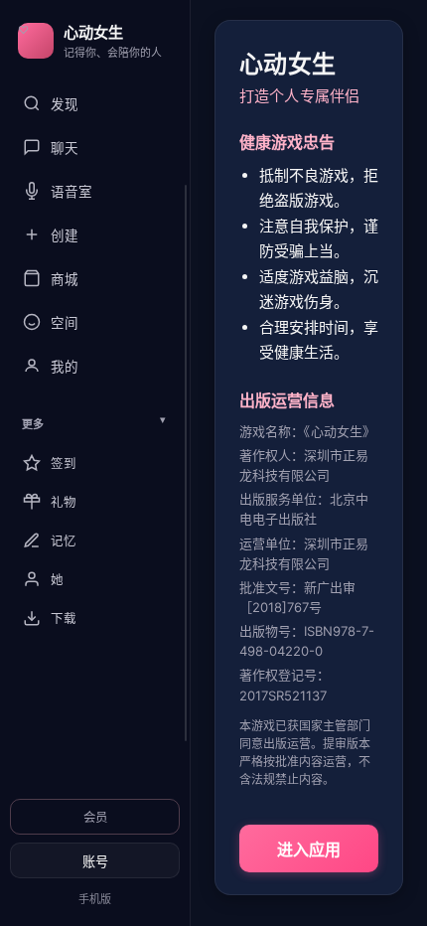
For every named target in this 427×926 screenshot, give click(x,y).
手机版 (94, 899)
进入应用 (309, 849)
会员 (95, 817)
